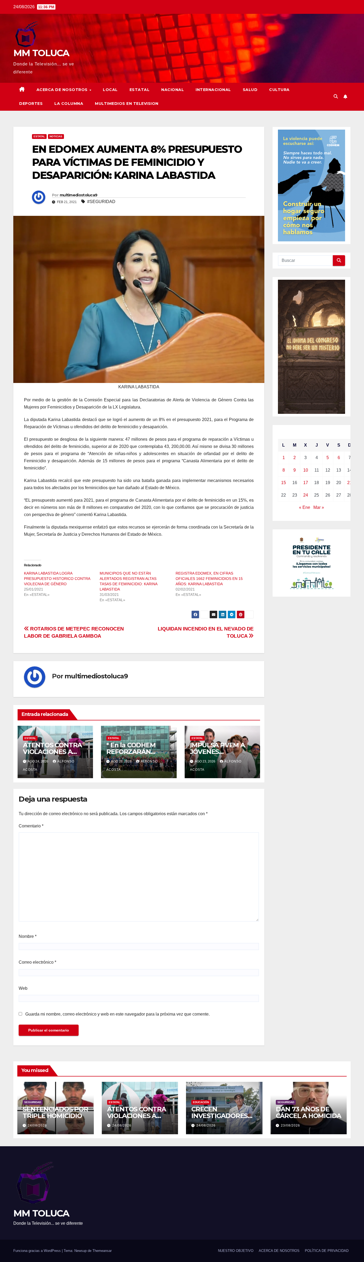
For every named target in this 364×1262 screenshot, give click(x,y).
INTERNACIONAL (213, 89)
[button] (336, 96)
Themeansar (102, 1251)
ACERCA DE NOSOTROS (63, 89)
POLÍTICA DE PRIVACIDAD (327, 1251)
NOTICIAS (56, 136)
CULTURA (279, 89)
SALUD (250, 89)
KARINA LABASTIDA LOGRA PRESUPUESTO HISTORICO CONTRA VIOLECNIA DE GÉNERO (57, 578)
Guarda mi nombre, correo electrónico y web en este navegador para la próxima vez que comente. (117, 1014)
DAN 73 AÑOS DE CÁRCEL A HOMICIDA (308, 1112)
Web (23, 988)
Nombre (28, 936)
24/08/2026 (37, 1125)
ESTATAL (140, 89)
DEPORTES (31, 103)
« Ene (304, 507)
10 (305, 470)
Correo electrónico (37, 962)
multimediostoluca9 (78, 195)
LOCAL (110, 89)
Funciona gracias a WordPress (37, 1251)
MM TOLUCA (41, 53)
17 (305, 482)
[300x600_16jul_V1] (311, 346)
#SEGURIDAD (101, 201)
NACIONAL (172, 89)
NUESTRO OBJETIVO (235, 1251)
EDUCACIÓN (201, 1102)
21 (349, 482)
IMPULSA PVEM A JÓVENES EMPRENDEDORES (219, 751)
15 (283, 482)
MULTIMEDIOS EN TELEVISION (127, 103)
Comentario (31, 826)
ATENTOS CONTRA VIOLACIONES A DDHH (52, 751)
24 (305, 495)
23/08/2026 (290, 1125)
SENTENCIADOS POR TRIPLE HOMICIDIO (55, 1112)
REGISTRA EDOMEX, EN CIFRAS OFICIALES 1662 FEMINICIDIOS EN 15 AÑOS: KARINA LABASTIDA (209, 578)
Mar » (318, 507)
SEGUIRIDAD (32, 1102)
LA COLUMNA (68, 103)
